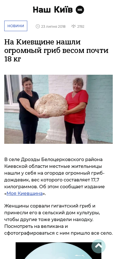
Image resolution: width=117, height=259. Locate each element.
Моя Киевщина (25, 193)
